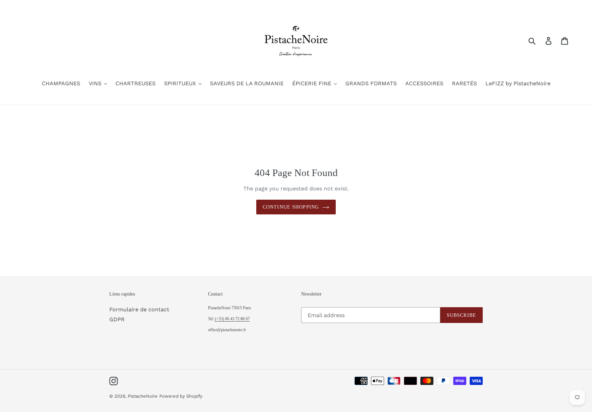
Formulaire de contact (139, 309)
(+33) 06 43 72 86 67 (232, 318)
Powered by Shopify (180, 396)
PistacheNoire (143, 396)
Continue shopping (291, 207)
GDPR (117, 319)
